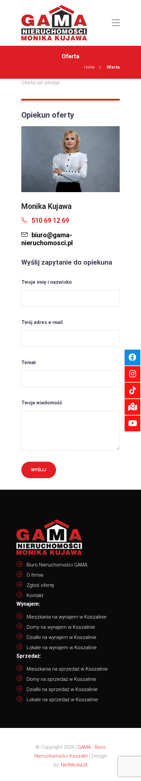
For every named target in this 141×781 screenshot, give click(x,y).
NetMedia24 (74, 765)
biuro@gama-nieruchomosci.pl (47, 239)
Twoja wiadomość (41, 403)
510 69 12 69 (49, 220)
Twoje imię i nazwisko (46, 282)
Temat (28, 362)
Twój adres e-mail (42, 322)
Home (89, 67)
